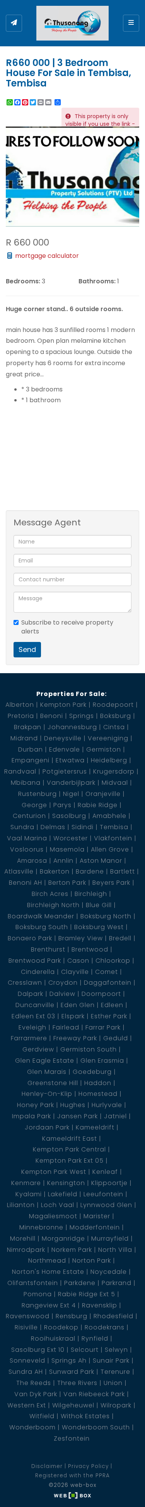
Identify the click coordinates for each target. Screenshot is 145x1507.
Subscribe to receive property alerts (67, 627)
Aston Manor (101, 860)
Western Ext (26, 1405)
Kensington (66, 1183)
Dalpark (30, 993)
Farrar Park (103, 1027)
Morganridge (63, 1238)
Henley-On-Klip (47, 1093)
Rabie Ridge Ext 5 (86, 1294)
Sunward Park (71, 1371)
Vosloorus (27, 849)
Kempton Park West (53, 1171)
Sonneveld (27, 1360)
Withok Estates (85, 1416)
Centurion (29, 815)
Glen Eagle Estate (44, 1060)
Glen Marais (47, 1071)
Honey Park (35, 1105)
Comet (106, 971)
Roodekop (61, 1327)
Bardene (90, 871)
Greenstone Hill (52, 1083)
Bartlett (122, 871)
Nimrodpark (26, 1249)
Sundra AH (26, 1371)
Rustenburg (37, 793)
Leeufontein (103, 1194)
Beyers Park (111, 882)
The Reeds (33, 1382)
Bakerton (55, 871)
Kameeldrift (95, 1127)
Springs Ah (69, 1360)
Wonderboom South (96, 1427)
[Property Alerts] (14, 23)
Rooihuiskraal (53, 1338)
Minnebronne (41, 1227)
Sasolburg (69, 815)
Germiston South (88, 1049)
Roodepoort (113, 704)
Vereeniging (108, 738)
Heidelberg (109, 760)
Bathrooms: (97, 281)
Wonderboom (32, 1427)
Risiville (26, 1327)
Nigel (71, 793)
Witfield (42, 1416)
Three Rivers (77, 1382)
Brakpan (27, 727)
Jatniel (115, 1116)
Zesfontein (72, 1438)
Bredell (120, 938)
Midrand (24, 738)
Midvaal (115, 782)
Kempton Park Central (69, 1149)
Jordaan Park (47, 1127)
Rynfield (95, 1338)
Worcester (70, 838)
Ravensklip (99, 1305)
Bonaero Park (30, 938)
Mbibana (26, 782)
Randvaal (20, 771)
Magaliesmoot (53, 1216)
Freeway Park (75, 1038)
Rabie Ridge (98, 805)
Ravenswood (27, 1316)
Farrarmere (29, 1038)
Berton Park (67, 882)
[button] (132, 133)
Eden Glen (78, 1005)
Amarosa (32, 860)
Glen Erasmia (102, 1060)
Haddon (97, 1083)
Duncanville (35, 1005)
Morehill (23, 1238)
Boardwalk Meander (41, 916)
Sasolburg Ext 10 (38, 1349)
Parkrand (116, 1282)
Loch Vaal (57, 1205)
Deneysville (63, 738)
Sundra (22, 827)
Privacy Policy (88, 1466)
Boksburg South (41, 927)
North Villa (115, 1249)
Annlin (63, 860)
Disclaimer (47, 1466)
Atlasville (19, 871)
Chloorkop (113, 960)
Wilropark (116, 1405)
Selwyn (116, 1349)
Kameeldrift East (69, 1138)
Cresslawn (25, 982)
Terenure (115, 1371)
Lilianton (21, 1205)
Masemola (67, 849)
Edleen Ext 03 (33, 1016)
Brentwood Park (35, 960)
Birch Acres (50, 893)
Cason (78, 960)
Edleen (112, 1005)
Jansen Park (77, 1116)
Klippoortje (109, 1183)
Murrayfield (110, 1238)
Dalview (62, 993)
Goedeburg (92, 1071)
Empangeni (30, 760)
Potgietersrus (65, 771)
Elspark (73, 1016)
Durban (30, 749)
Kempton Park (63, 704)
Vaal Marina (27, 838)
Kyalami (28, 1194)
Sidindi (83, 827)
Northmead (47, 1260)
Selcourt (85, 1349)
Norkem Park (71, 1249)
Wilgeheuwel (73, 1405)
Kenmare (26, 1183)
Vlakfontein (113, 838)
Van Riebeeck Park (94, 1394)
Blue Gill (99, 905)
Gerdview (38, 1049)
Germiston (103, 749)
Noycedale (108, 1271)
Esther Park (109, 1016)
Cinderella (38, 971)
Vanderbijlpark (71, 782)
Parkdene (80, 1282)
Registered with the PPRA (72, 1475)
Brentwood (90, 949)
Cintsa (114, 727)
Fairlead (66, 1027)
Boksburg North (105, 916)
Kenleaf (105, 1171)
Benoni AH (25, 882)
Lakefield (62, 1194)
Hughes (72, 1105)
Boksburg (115, 715)
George (34, 805)
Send (27, 649)
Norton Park (91, 1260)
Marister (97, 1216)
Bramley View (80, 938)
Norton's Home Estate (48, 1271)
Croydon (63, 982)
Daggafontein (107, 982)
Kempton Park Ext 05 (70, 1160)
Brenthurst (48, 949)
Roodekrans (105, 1327)
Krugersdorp (114, 771)
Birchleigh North (53, 905)
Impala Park (31, 1116)
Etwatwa (70, 760)
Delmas (53, 827)
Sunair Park (111, 1360)
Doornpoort (101, 993)
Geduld (115, 1038)
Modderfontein (95, 1227)
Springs (81, 715)
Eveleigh (32, 1027)
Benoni (51, 715)
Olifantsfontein (32, 1282)
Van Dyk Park (35, 1394)
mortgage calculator (46, 255)
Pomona (38, 1294)
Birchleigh (91, 893)
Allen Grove (110, 849)
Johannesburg (72, 727)
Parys (62, 805)
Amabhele (109, 815)
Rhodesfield (113, 1316)
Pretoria (21, 715)
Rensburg (71, 1316)
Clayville (75, 971)
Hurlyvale (107, 1105)
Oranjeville (103, 793)
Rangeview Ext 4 (49, 1305)
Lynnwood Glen (106, 1205)
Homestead (98, 1093)
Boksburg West (99, 927)
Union (113, 1382)
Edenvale (64, 749)
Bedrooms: (23, 281)
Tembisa (114, 827)
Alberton (19, 704)
